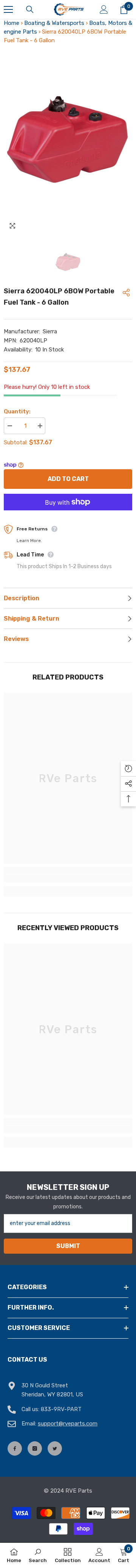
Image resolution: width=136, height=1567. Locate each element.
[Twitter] (55, 1448)
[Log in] (104, 9)
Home (11, 23)
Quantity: (17, 411)
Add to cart (68, 478)
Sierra (50, 331)
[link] (68, 878)
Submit (68, 1246)
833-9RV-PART (61, 1409)
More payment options (68, 514)
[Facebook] (15, 1448)
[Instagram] (35, 1448)
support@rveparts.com (67, 1423)
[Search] (29, 9)
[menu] (8, 9)
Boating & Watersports (54, 23)
